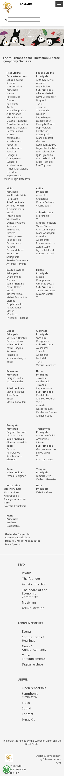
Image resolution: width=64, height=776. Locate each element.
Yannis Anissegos (45, 290)
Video (26, 703)
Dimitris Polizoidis (46, 222)
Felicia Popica (14, 215)
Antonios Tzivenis (16, 263)
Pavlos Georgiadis (16, 475)
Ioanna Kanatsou (45, 243)
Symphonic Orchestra (30, 695)
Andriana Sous (44, 415)
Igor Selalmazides (46, 151)
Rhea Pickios (13, 395)
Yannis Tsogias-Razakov (15, 349)
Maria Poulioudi (15, 391)
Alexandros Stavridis (42, 349)
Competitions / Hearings (33, 639)
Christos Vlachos (15, 222)
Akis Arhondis (13, 113)
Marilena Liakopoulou (13, 524)
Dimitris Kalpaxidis (16, 337)
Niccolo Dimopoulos (43, 278)
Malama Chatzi (44, 293)
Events (27, 631)
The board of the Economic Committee (34, 593)
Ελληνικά (26, 3)
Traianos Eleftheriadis (43, 379)
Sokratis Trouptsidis (15, 506)
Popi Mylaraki (43, 127)
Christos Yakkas (45, 459)
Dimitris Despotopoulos (45, 407)
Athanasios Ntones (42, 440)
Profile (26, 573)
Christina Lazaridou (17, 124)
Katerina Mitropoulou (13, 227)
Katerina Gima (44, 492)
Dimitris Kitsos (14, 341)
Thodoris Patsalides (12, 102)
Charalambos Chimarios (13, 278)
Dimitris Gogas (14, 435)
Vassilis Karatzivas (46, 365)
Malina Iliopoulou (16, 402)
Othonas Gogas (45, 283)
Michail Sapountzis (16, 297)
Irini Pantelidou (14, 293)
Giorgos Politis (14, 378)
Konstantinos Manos (14, 309)
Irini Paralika (13, 219)
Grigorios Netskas (16, 432)
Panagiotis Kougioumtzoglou (16, 356)
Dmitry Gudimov (45, 202)
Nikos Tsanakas (45, 161)
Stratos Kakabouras (13, 136)
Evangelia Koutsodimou (14, 163)
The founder (31, 579)
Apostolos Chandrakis (42, 197)
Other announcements (34, 657)
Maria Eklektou (44, 137)
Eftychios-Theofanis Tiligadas (17, 316)
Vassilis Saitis (43, 205)
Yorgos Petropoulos (13, 95)
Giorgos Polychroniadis (14, 302)
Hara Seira (12, 198)
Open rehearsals (34, 688)
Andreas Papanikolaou (43, 84)
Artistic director (34, 584)
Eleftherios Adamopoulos (44, 132)
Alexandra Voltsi (15, 209)
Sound (26, 708)
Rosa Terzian (13, 239)
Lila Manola (42, 215)
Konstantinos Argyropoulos (11, 494)
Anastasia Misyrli (45, 158)
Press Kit (28, 719)
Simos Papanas (15, 79)
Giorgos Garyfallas (16, 127)
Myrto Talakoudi (45, 250)
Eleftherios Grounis (46, 412)
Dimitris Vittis (43, 475)
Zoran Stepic (43, 246)
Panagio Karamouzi (15, 499)
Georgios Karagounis (42, 339)
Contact (27, 714)
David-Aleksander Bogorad (45, 98)
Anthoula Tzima (45, 79)
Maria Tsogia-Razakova (17, 178)
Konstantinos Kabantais (14, 143)
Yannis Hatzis (13, 287)
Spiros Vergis (43, 452)
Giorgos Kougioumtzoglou (46, 143)
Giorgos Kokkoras (46, 449)
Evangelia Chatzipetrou (13, 156)
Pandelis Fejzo (44, 395)
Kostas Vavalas (14, 381)
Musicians (29, 602)
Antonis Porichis (15, 205)
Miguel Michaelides (46, 148)
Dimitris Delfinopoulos (14, 234)
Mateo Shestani (45, 253)
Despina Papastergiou (43, 115)
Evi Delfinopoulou (16, 110)
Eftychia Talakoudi (16, 120)
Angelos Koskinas (46, 398)
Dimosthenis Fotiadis (13, 245)
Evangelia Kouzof (45, 124)
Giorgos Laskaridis (16, 442)
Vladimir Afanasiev (46, 479)
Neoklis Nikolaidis (16, 195)
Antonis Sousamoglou (14, 84)
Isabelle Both (43, 120)
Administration (33, 608)
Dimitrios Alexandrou (42, 238)
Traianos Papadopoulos (44, 386)
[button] (6, 769)
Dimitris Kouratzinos (13, 451)
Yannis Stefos (43, 226)
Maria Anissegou (45, 233)
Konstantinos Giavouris (14, 457)
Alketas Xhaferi (44, 93)
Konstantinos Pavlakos (14, 149)
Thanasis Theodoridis (42, 108)
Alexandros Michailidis (42, 356)
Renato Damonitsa (17, 260)
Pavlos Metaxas (15, 250)
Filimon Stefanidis (46, 435)
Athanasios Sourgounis (12, 255)
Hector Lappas (14, 131)
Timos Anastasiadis (17, 168)
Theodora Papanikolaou (14, 173)
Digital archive (32, 664)
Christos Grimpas (45, 229)
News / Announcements (34, 648)
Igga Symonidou (45, 155)
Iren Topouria (43, 165)
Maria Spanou (14, 117)
